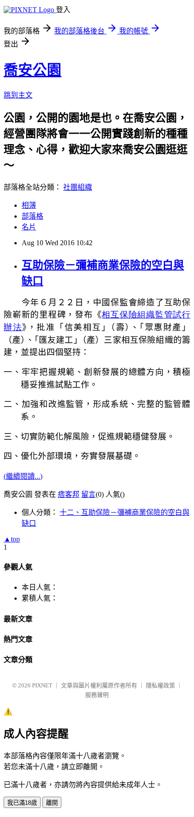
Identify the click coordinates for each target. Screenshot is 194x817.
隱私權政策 (160, 685)
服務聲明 (97, 694)
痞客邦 (68, 494)
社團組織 (77, 187)
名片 (29, 227)
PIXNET (42, 685)
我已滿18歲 (22, 802)
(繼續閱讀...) (23, 476)
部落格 (32, 216)
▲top (12, 539)
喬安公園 (32, 70)
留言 (88, 494)
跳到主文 (18, 95)
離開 (52, 802)
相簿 (29, 205)
